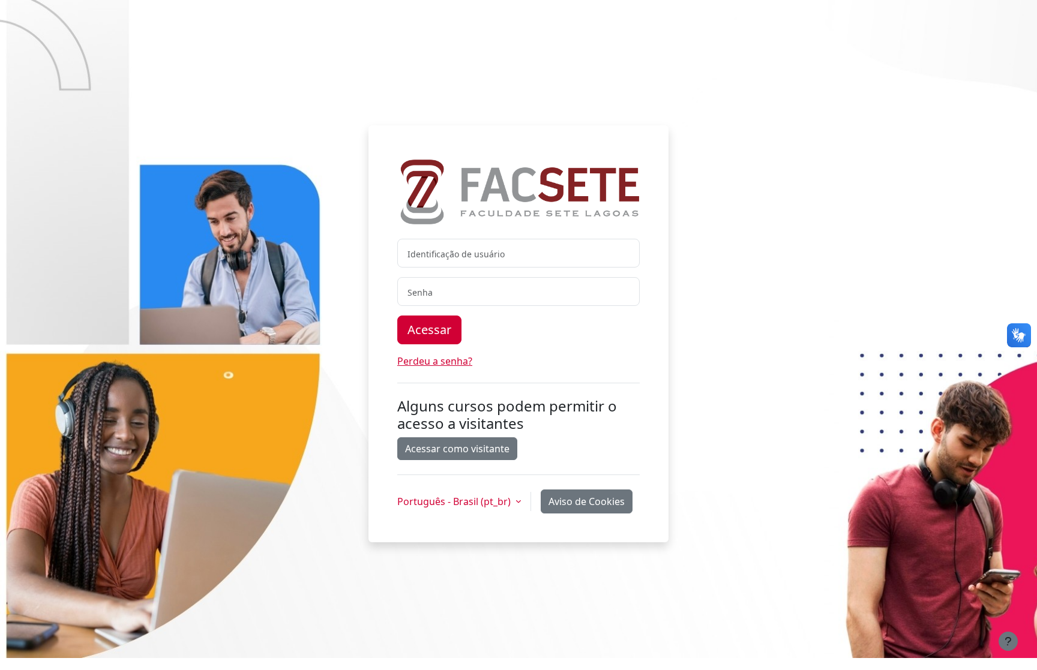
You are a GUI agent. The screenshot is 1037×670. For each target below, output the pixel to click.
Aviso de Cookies (587, 501)
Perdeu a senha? (434, 361)
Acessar (429, 330)
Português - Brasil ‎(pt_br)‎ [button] (455, 501)
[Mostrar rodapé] (1008, 641)
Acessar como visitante (457, 448)
